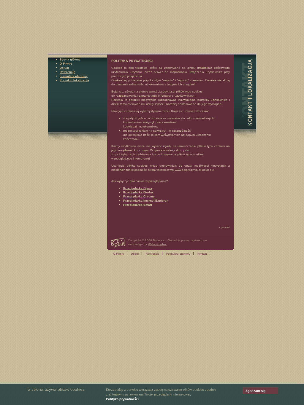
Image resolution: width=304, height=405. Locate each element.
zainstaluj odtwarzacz (65, 15)
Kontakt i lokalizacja (74, 80)
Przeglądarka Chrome (139, 196)
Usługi (64, 67)
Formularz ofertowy (74, 76)
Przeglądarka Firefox (138, 192)
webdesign (135, 244)
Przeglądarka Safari (137, 204)
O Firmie (66, 63)
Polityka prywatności (122, 399)
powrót (225, 227)
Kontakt (202, 253)
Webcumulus (157, 244)
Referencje (67, 72)
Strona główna (70, 59)
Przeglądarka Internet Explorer (145, 200)
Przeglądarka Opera (137, 188)
